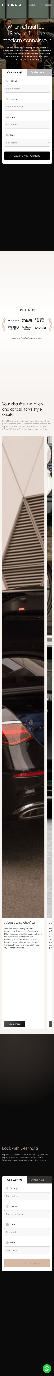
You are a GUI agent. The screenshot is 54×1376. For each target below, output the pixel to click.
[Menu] (48, 5)
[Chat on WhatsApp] (47, 1368)
